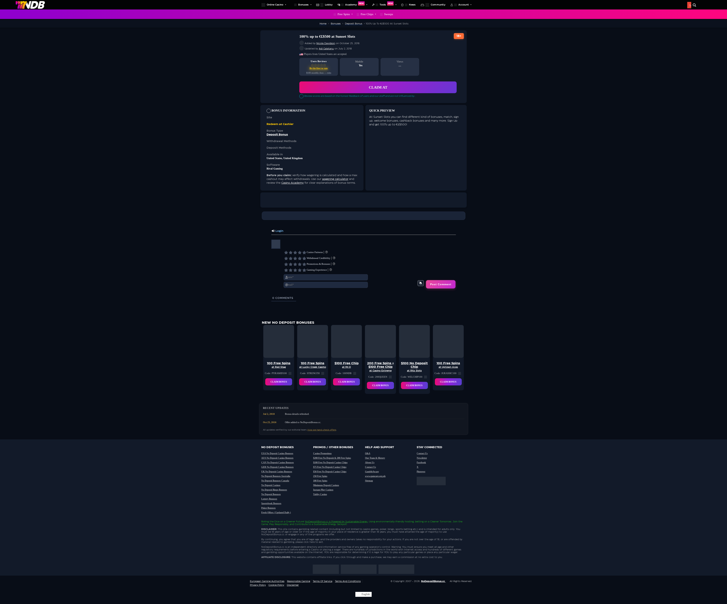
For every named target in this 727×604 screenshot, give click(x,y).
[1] (286, 252)
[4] (300, 252)
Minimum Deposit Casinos (326, 485)
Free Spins (344, 14)
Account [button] (463, 5)
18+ (458, 36)
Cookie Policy (276, 585)
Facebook (421, 462)
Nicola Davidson (325, 43)
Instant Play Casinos (323, 489)
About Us (369, 462)
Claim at (378, 87)
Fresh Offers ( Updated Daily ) (276, 512)
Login (279, 231)
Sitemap (369, 480)
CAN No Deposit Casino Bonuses (277, 462)
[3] (295, 252)
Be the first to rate (319, 68)
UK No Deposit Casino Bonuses (276, 471)
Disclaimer (293, 585)
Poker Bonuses (268, 508)
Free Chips (367, 14)
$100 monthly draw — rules (318, 73)
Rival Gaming (275, 168)
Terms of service (322, 581)
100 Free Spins (320, 480)
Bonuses (303, 5)
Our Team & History (375, 458)
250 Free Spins (320, 476)
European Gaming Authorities (267, 581)
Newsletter (422, 458)
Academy (354, 4)
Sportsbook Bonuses (271, 503)
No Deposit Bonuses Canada (275, 480)
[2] (291, 252)
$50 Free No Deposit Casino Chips (329, 471)
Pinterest (421, 471)
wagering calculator (335, 179)
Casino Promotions (322, 453)
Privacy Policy (258, 585)
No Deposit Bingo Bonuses (274, 489)
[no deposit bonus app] (433, 487)
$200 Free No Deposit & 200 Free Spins (332, 458)
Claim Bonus (279, 382)
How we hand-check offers (321, 430)
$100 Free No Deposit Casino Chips (330, 462)
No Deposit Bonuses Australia (275, 476)
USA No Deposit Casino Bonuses (277, 453)
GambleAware (372, 471)
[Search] (694, 5)
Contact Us (370, 467)
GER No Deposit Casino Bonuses (277, 467)
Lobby (329, 5)
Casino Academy (292, 183)
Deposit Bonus (277, 134)
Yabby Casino (320, 494)
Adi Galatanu (326, 49)
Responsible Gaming (298, 581)
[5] (304, 252)
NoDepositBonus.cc (316, 521)
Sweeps (388, 14)
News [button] (412, 5)
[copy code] (290, 373)
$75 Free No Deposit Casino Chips (329, 467)
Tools (386, 4)
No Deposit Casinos (270, 485)
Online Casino (275, 5)
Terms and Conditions (348, 581)
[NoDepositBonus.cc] (30, 4)
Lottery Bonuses (269, 499)
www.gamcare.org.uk (375, 476)
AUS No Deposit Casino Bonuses (277, 458)
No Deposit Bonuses (271, 494)
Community (438, 5)
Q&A (367, 453)
